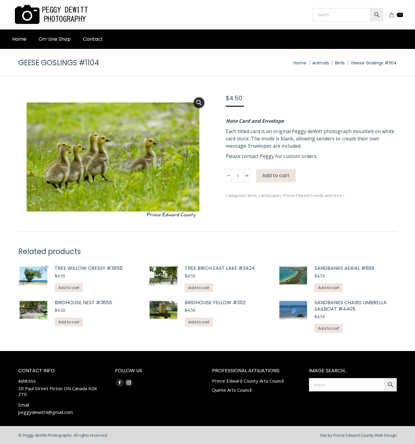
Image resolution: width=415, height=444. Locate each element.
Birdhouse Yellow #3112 (215, 303)
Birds (252, 195)
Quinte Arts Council (232, 390)
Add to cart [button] (68, 287)
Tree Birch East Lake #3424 (220, 268)
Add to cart (276, 175)
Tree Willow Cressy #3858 (89, 268)
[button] (199, 102)
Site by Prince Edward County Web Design (358, 435)
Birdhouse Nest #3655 (83, 303)
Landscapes (270, 195)
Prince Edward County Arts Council (248, 381)
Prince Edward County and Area (312, 195)
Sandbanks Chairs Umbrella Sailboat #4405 (350, 306)
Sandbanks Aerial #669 (344, 268)
